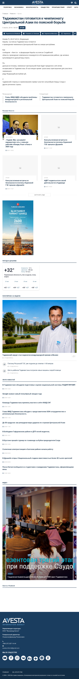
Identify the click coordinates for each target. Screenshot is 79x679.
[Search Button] (75, 2)
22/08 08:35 (6, 462)
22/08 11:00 (6, 426)
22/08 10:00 (6, 444)
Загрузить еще (39, 195)
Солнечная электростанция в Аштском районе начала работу (27, 449)
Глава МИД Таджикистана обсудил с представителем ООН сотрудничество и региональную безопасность (34, 412)
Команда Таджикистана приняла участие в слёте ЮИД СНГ (26, 402)
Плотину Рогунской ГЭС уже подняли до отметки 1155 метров (30, 363)
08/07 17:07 (48, 148)
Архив (19, 13)
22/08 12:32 (6, 389)
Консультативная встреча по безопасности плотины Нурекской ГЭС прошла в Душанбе (58, 142)
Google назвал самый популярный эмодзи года (22, 394)
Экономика (19, 7)
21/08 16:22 (6, 473)
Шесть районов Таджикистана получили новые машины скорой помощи (34, 370)
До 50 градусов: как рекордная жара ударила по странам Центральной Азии (33, 422)
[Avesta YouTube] (4, 658)
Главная (5, 13)
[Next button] (75, 533)
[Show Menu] (3, 2)
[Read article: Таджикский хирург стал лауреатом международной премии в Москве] (39, 326)
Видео (10, 573)
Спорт (69, 7)
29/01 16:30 (10, 150)
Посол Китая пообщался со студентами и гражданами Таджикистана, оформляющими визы (38, 468)
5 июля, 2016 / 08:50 (10, 27)
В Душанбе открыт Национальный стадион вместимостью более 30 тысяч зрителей (37, 458)
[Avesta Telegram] (42, 658)
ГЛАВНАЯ (5, 672)
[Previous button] (3, 533)
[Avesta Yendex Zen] (35, 658)
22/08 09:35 (6, 453)
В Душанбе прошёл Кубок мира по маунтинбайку (27, 577)
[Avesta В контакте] (23, 658)
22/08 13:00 (6, 397)
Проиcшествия (58, 7)
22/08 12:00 (6, 406)
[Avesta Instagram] (17, 658)
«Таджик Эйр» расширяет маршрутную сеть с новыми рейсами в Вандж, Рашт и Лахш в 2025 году (19, 143)
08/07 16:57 (48, 186)
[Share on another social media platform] (75, 33)
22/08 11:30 (6, 417)
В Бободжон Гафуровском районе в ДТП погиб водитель (26, 431)
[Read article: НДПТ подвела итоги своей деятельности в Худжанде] (59, 168)
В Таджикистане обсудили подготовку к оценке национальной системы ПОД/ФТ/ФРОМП (38, 385)
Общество (45, 7)
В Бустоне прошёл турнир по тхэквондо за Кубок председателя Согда (31, 440)
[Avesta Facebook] (11, 658)
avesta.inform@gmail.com (10, 648)
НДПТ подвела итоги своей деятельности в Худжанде (55, 181)
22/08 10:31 (6, 435)
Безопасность (32, 7)
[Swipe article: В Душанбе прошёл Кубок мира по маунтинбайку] (39, 533)
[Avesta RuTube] (29, 658)
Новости (13, 13)
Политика (7, 7)
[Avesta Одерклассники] (48, 658)
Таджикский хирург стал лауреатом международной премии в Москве (30, 355)
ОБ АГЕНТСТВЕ (17, 672)
